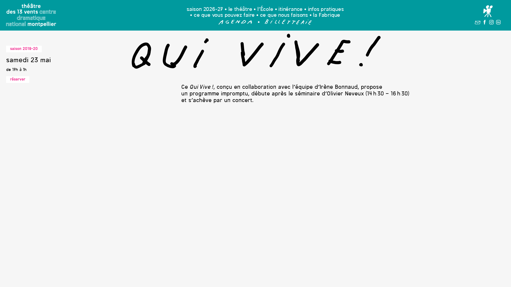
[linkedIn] (498, 23)
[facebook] (485, 23)
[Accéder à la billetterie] (288, 23)
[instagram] (491, 23)
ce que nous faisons (284, 15)
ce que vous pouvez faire (224, 15)
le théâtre (240, 9)
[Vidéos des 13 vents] (488, 11)
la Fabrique (326, 15)
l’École (265, 9)
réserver (17, 80)
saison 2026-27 (205, 9)
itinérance (290, 9)
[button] (235, 23)
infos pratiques (326, 9)
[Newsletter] (477, 23)
